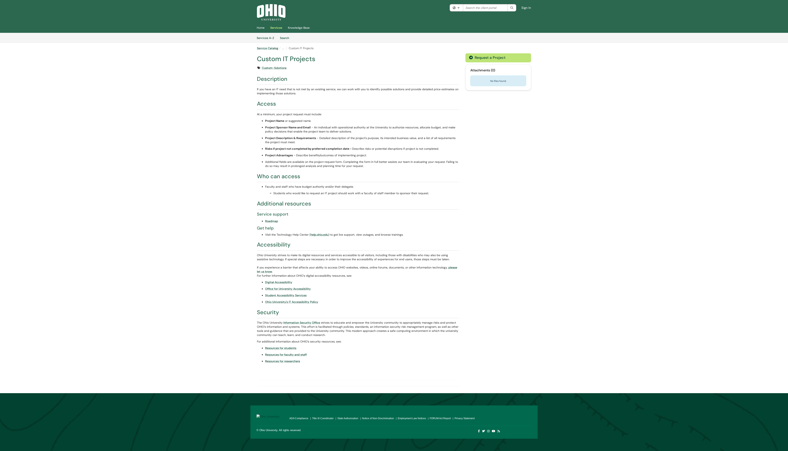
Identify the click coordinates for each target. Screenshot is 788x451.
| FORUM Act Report (439, 418)
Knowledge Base (299, 28)
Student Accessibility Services (286, 295)
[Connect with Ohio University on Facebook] (479, 431)
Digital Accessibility (278, 282)
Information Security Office (301, 322)
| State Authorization (346, 418)
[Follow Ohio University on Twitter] (484, 431)
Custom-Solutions (274, 68)
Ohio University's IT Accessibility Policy (291, 302)
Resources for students (280, 348)
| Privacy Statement (463, 418)
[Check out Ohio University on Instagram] (488, 431)
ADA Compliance (298, 418)
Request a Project (489, 57)
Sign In (526, 8)
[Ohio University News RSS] (499, 431)
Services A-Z (265, 38)
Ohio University (268, 430)
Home (261, 28)
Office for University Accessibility (288, 289)
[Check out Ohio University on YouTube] (493, 431)
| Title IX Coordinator (321, 418)
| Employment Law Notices (410, 418)
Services (276, 28)
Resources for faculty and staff (286, 354)
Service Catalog (267, 48)
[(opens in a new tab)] (271, 12)
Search (286, 38)
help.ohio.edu (319, 234)
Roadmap (271, 221)
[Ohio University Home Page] (270, 415)
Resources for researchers (282, 361)
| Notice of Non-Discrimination (376, 418)
